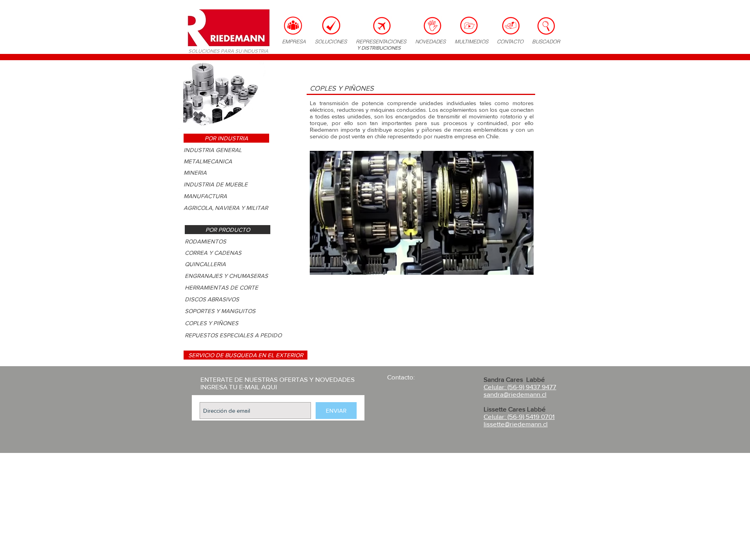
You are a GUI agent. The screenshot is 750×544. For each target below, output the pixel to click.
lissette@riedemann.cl (516, 424)
